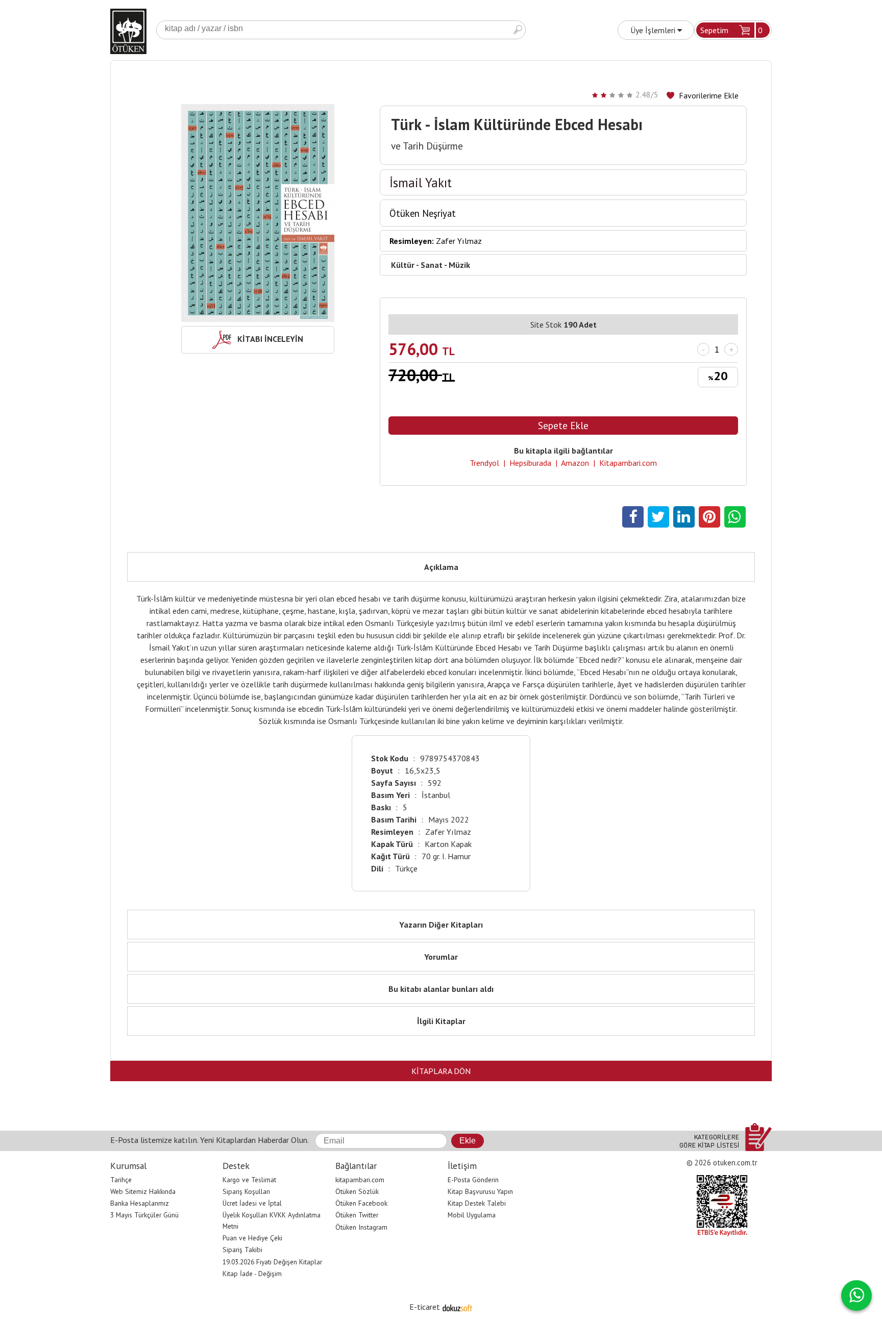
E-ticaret (424, 1307)
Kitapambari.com (628, 463)
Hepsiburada (530, 463)
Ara (517, 30)
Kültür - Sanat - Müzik (430, 265)
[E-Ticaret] (457, 1307)
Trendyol (484, 463)
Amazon (575, 463)
